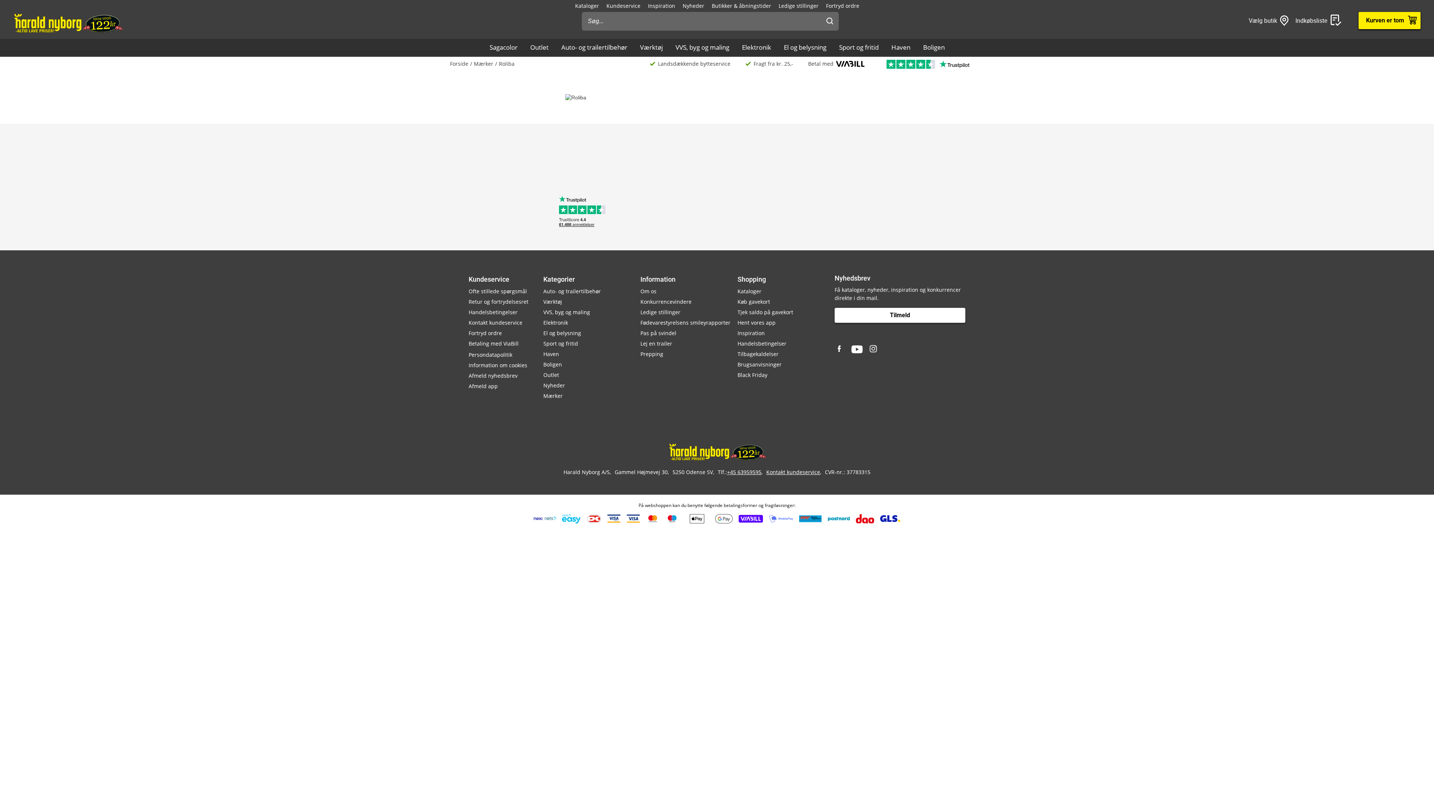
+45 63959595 (744, 472)
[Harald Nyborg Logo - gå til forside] (67, 22)
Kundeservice (623, 5)
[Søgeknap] (830, 21)
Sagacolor (504, 47)
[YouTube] (857, 349)
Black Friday (752, 374)
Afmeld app (483, 386)
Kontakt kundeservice (495, 322)
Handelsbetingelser (493, 312)
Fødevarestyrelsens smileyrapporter (685, 322)
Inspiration (661, 5)
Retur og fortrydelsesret (498, 301)
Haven (900, 47)
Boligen (934, 47)
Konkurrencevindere (666, 301)
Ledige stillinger (799, 5)
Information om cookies (498, 365)
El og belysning (805, 47)
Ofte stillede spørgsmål (498, 291)
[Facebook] (840, 349)
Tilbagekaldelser (758, 354)
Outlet (539, 47)
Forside (459, 63)
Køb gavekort (754, 301)
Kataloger (587, 5)
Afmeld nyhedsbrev (493, 375)
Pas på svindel (658, 333)
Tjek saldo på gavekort (765, 312)
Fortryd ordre (842, 5)
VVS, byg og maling (702, 47)
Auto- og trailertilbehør (594, 47)
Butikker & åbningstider (741, 5)
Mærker (483, 63)
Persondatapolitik (490, 354)
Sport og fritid (859, 47)
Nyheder (693, 5)
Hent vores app (757, 322)
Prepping (651, 354)
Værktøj (651, 47)
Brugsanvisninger (760, 364)
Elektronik (756, 47)
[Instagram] (873, 349)
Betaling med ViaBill (494, 343)
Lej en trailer (656, 343)
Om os (648, 291)
